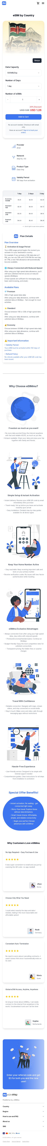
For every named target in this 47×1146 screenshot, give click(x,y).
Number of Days (13, 80)
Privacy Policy (6, 1141)
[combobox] (23, 73)
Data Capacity (12, 67)
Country (6, 1106)
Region (5, 1111)
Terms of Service (16, 1141)
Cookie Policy (25, 1141)
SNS (4, 1126)
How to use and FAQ (10, 1116)
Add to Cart (23, 117)
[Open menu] (43, 3)
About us (6, 1121)
